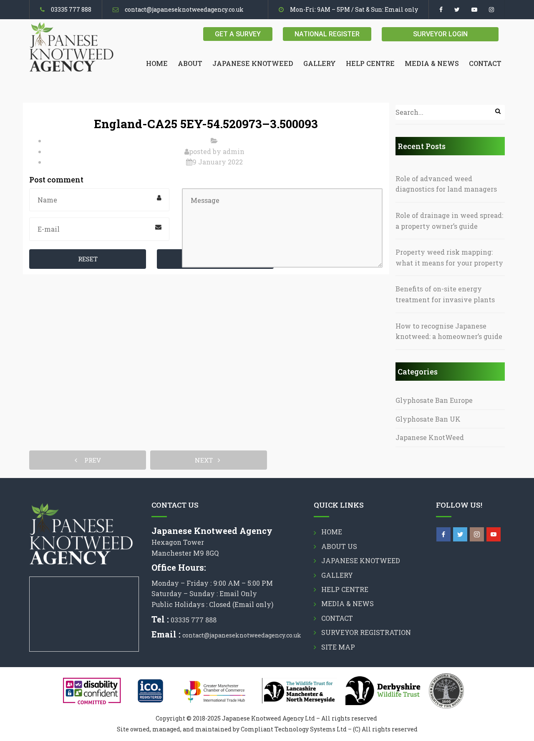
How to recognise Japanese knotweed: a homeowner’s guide (448, 331)
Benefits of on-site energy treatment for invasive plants (445, 294)
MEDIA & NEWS (432, 63)
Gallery (319, 63)
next (206, 460)
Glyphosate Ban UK (428, 419)
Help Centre (370, 63)
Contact (485, 63)
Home (157, 63)
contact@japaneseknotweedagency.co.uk (184, 9)
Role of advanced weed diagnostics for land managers (446, 184)
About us (339, 546)
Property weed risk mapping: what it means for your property (449, 257)
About (190, 63)
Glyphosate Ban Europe (434, 400)
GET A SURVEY (238, 34)
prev (90, 460)
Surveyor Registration (366, 632)
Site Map (338, 646)
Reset (88, 259)
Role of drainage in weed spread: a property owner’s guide (449, 220)
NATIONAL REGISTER (327, 34)
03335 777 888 (71, 9)
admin (233, 151)
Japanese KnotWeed (429, 437)
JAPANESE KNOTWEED (252, 63)
